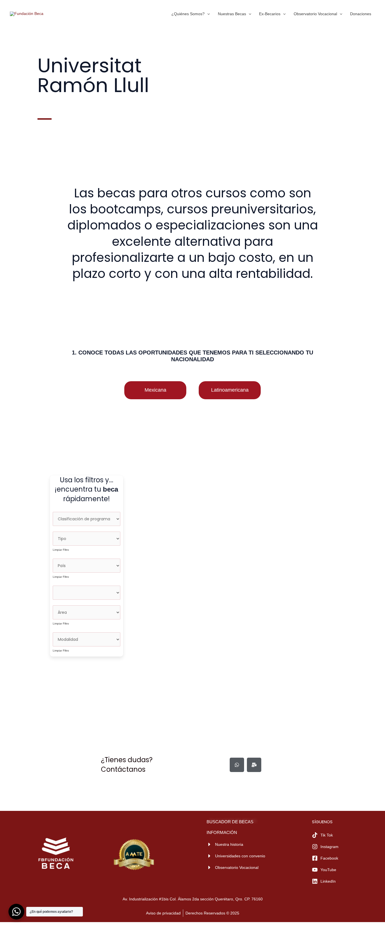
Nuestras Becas (232, 14)
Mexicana (155, 390)
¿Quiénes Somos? (188, 14)
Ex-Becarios (269, 14)
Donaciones (360, 14)
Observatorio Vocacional (315, 14)
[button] (207, 14)
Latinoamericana (230, 390)
